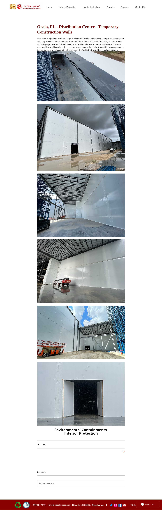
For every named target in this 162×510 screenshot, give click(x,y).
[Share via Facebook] (38, 444)
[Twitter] (111, 505)
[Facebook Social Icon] (120, 505)
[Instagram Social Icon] (115, 505)
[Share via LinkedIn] (44, 444)
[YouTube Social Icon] (124, 505)
